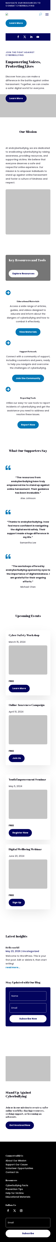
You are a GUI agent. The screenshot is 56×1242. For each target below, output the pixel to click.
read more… (13, 967)
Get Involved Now (19, 1125)
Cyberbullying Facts (17, 1185)
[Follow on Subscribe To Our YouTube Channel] (37, 36)
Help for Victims (15, 1193)
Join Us (16, 758)
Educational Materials (18, 1196)
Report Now (28, 424)
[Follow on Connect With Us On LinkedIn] (31, 36)
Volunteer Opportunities (19, 1168)
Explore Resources (23, 273)
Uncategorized (30, 951)
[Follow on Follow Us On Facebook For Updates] (18, 36)
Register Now (20, 832)
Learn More (16, 23)
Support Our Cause (17, 1164)
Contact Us (12, 1172)
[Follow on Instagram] (21, 1210)
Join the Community (28, 378)
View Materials (28, 331)
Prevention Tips (14, 1189)
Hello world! (13, 947)
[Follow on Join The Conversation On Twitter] (24, 36)
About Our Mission (16, 1160)
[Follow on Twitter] (14, 1210)
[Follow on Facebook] (8, 1210)
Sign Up (16, 902)
